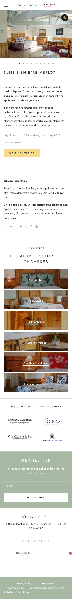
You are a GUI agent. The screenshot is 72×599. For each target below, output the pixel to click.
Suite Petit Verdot (36, 342)
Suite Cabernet (36, 322)
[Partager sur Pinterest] (31, 226)
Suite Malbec (36, 280)
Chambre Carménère (36, 384)
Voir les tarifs (21, 153)
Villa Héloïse (22, 592)
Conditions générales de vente (47, 588)
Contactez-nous (36, 541)
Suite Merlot (36, 301)
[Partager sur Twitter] (26, 226)
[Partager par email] (36, 226)
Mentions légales (26, 583)
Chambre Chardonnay (36, 363)
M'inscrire (36, 497)
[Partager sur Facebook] (20, 226)
